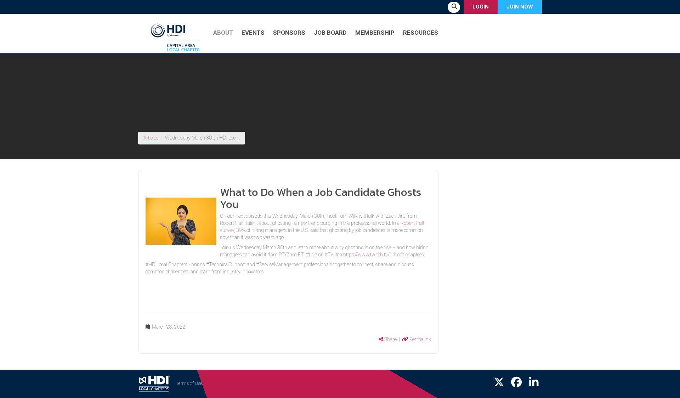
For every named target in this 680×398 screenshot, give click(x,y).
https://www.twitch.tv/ (366, 254)
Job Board (330, 32)
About (223, 32)
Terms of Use (189, 383)
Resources (420, 32)
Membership (375, 32)
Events (253, 32)
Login (480, 7)
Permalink (419, 339)
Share (390, 339)
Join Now (519, 7)
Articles (151, 138)
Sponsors (289, 32)
